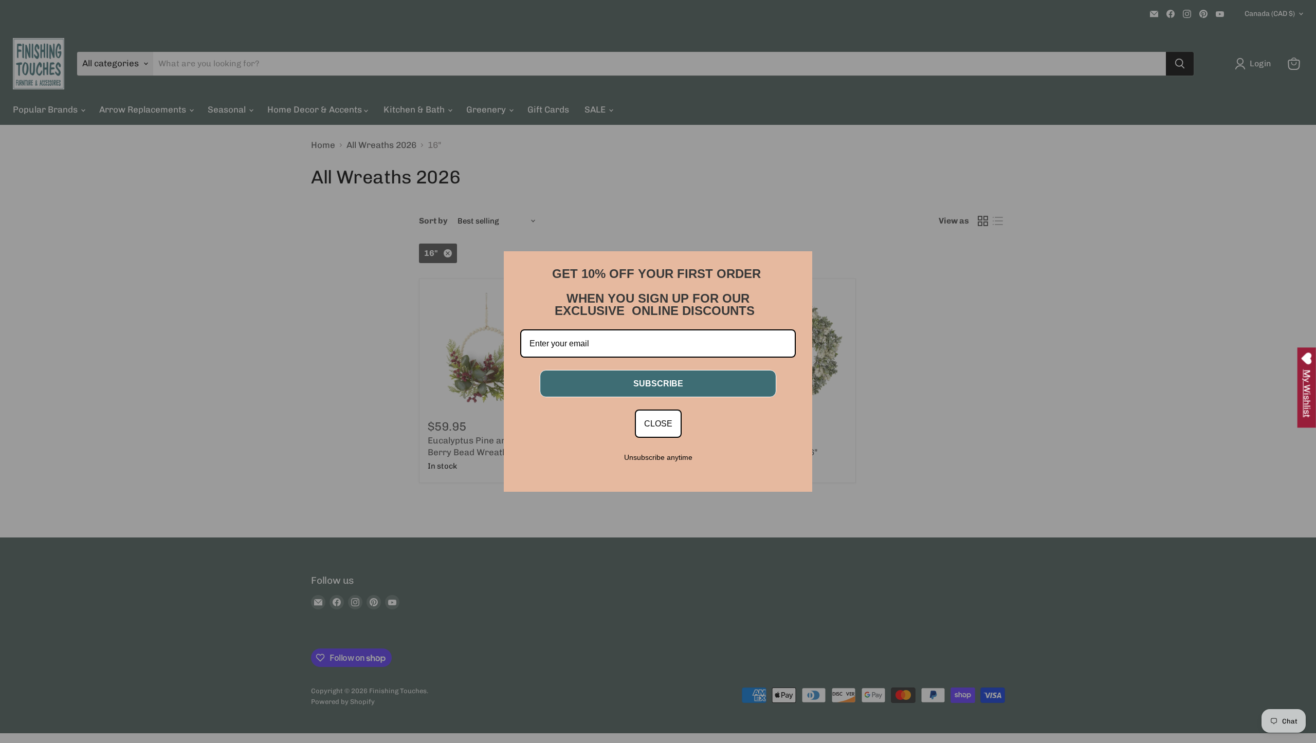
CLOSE (658, 423)
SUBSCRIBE (658, 383)
